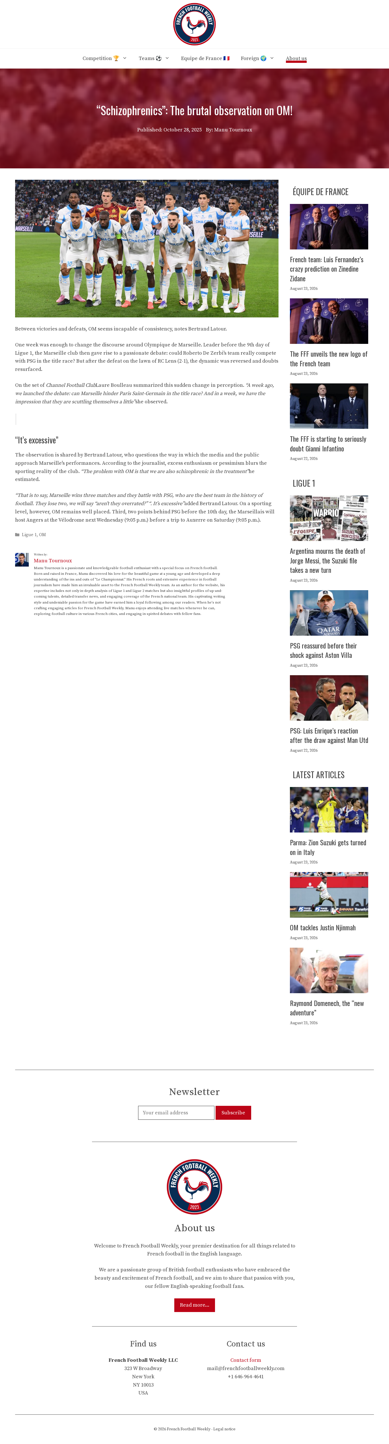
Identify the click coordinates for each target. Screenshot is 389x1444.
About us (296, 58)
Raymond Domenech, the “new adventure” (327, 1008)
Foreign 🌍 (254, 58)
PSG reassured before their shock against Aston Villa (323, 650)
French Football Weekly (188, 1429)
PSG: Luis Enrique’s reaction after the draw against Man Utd (329, 735)
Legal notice (224, 1429)
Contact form (245, 1360)
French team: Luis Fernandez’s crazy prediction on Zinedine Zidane (326, 268)
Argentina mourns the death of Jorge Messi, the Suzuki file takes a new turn (327, 560)
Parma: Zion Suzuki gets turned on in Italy (328, 847)
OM (42, 535)
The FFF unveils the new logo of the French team (329, 358)
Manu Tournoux (53, 560)
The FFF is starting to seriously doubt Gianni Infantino (328, 443)
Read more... (194, 1305)
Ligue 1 (29, 535)
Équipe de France (321, 191)
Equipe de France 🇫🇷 (205, 58)
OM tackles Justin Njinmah (323, 927)
